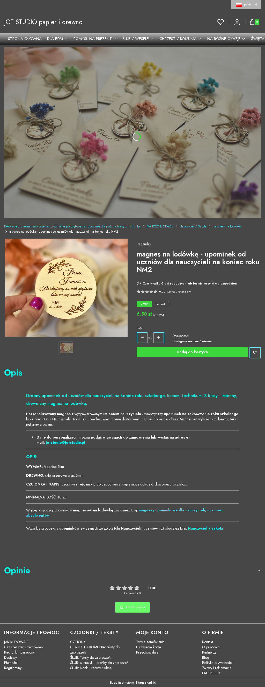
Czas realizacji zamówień (23, 647)
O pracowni (211, 647)
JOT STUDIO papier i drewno (43, 21)
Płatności (11, 662)
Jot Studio (144, 244)
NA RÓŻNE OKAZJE (160, 226)
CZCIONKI (78, 641)
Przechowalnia (147, 652)
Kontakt (207, 641)
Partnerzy (209, 652)
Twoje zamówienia (150, 641)
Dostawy (10, 657)
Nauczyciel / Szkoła (193, 226)
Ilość (140, 328)
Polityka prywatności (217, 662)
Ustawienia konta (148, 647)
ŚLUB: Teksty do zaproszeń (90, 657)
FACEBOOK (211, 673)
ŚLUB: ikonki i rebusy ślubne (91, 667)
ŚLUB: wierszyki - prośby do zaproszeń (99, 662)
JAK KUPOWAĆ (16, 641)
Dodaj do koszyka (192, 352)
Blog (205, 657)
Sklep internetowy (130, 682)
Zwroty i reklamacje (216, 667)
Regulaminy (12, 667)
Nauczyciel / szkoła (205, 528)
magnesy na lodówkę (227, 226)
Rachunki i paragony (19, 652)
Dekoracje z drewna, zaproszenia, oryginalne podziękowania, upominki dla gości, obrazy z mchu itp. (72, 226)
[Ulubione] (220, 22)
